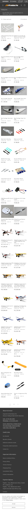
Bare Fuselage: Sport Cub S (20, 98)
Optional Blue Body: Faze (6, 393)
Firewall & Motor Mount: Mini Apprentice (7, 220)
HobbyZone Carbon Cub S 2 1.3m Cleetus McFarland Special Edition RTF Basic (20, 285)
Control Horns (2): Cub (6, 178)
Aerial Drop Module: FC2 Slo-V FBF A (7, 57)
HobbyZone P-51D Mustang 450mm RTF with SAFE (20, 306)
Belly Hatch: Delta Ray (6, 139)
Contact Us (5, 449)
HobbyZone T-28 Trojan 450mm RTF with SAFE (6, 350)
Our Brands (6, 436)
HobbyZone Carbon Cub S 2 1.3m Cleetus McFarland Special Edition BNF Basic (7, 285)
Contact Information (8, 474)
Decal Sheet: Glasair (18, 178)
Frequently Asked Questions (10, 446)
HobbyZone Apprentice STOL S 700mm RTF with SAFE (7, 264)
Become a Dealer (7, 439)
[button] (2, 5)
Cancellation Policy (8, 471)
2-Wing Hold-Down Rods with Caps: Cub (7, 36)
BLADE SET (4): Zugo (5, 158)
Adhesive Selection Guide (9, 442)
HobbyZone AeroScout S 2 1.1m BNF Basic (6, 241)
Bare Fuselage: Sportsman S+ (7, 119)
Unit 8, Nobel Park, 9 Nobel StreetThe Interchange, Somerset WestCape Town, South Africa (12, 425)
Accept (13, 503)
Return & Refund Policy (9, 458)
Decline (13, 507)
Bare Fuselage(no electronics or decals (7, 78)
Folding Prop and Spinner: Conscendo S (19, 220)
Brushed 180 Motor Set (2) (20, 158)
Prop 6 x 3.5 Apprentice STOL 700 (20, 394)
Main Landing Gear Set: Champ (6, 373)
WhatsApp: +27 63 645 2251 (10, 420)
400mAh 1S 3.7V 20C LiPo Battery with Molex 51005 (19, 36)
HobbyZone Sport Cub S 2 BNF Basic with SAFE (6, 327)
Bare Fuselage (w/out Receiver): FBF (18, 57)
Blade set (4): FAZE (18, 139)
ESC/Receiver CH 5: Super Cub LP (19, 199)
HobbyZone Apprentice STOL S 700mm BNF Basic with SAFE (20, 241)
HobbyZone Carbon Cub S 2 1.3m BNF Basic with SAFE (20, 264)
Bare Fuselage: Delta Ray (6, 98)
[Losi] (20, 1)
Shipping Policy (7, 468)
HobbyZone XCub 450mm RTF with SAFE (19, 350)
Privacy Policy (6, 461)
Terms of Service (7, 464)
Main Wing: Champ (18, 372)
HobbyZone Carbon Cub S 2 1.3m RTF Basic (7, 306)
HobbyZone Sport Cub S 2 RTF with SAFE (19, 327)
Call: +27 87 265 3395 (9, 419)
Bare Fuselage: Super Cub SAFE (19, 119)
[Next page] (17, 404)
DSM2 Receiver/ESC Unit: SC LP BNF (7, 199)
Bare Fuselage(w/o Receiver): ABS (20, 78)
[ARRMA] (5, 1)
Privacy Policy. (9, 500)
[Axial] (13, 1)
